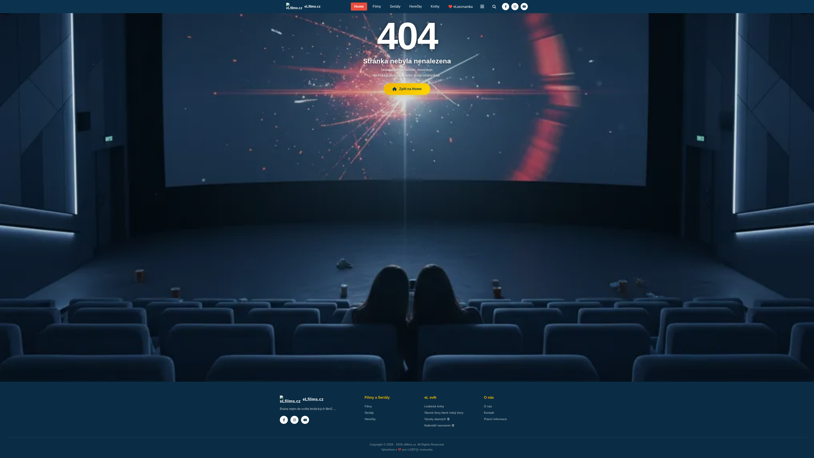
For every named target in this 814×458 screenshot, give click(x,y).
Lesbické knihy (434, 406)
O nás (488, 406)
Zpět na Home (410, 89)
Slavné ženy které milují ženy (443, 412)
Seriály (395, 6)
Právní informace (495, 419)
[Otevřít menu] (482, 6)
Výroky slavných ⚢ (437, 419)
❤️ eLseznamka (460, 6)
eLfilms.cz (312, 6)
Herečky (415, 6)
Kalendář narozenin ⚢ (439, 425)
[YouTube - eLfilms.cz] (524, 6)
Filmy (377, 6)
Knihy (435, 6)
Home (359, 6)
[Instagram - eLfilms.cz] (515, 6)
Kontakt (489, 412)
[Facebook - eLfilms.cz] (505, 6)
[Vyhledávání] (494, 6)
